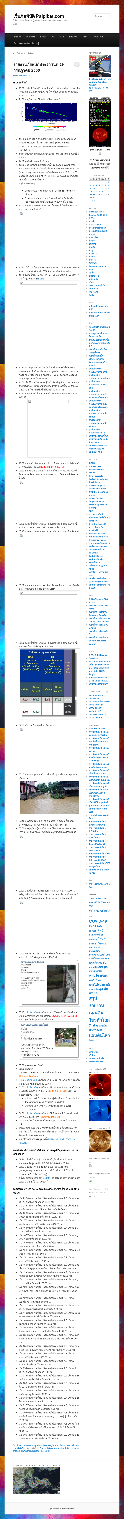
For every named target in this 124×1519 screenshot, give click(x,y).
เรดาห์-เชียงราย (95, 717)
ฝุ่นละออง (100, 958)
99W (91, 906)
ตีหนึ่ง (50, 1139)
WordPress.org (96, 1061)
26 (99, 194)
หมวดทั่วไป (94, 275)
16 (91, 191)
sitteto (41, 278)
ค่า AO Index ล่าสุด (97, 523)
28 (105, 194)
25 (96, 194)
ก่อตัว (99, 926)
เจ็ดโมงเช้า (60, 1139)
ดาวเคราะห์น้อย (96, 934)
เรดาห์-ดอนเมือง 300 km (99, 701)
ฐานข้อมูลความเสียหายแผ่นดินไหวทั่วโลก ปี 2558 (99, 808)
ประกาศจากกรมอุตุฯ (97, 533)
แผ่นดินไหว (98, 36)
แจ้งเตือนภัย (31, 1012)
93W (104, 898)
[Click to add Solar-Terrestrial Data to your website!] (100, 146)
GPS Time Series (97, 728)
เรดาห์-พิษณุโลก (96, 704)
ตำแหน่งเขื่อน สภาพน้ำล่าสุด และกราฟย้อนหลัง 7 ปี (99, 343)
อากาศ (85, 36)
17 (94, 191)
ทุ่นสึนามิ (93, 939)
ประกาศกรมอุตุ (94, 947)
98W (108, 902)
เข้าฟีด (92, 1055)
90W (91, 898)
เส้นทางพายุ (96, 1030)
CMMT (48, 1177)
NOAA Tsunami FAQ (98, 599)
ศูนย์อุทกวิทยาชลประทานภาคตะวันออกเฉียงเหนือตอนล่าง (98, 403)
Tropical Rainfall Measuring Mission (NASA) (98, 504)
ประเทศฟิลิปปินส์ (97, 954)
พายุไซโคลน (95, 980)
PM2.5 (92, 926)
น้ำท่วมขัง (93, 943)
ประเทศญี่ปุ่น (94, 951)
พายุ (53, 36)
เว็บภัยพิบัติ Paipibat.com (38, 16)
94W (91, 902)
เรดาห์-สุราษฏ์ (95, 711)
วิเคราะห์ (93, 262)
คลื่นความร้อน (95, 224)
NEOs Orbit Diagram (98, 655)
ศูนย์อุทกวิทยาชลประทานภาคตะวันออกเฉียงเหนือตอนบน (98, 394)
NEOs (91, 218)
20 (102, 191)
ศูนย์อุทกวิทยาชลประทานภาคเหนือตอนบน (98, 413)
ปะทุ (108, 954)
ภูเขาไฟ (92, 259)
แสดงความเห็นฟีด (96, 1058)
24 (94, 194)
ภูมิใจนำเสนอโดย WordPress (62, 1508)
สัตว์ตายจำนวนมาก (97, 266)
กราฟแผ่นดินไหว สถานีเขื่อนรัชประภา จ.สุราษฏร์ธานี (99, 792)
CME (91, 916)
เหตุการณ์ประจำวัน (97, 285)
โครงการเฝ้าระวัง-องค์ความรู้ (26, 43)
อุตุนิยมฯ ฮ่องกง (96, 555)
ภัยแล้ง (92, 256)
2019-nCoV (99, 911)
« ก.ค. (93, 200)
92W (99, 898)
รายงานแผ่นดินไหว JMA (99, 853)
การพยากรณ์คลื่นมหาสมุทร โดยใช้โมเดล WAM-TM (99, 517)
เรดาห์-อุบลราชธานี (97, 714)
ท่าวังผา (49, 1448)
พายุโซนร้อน (98, 975)
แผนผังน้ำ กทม (95, 451)
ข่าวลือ (92, 221)
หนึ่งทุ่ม (23, 1142)
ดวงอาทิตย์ (30, 36)
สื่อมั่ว (91, 272)
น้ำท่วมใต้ (102, 943)
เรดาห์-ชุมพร (94, 698)
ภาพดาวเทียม (94, 989)
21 (105, 191)
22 (108, 191)
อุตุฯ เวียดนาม (95, 562)
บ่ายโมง (71, 1139)
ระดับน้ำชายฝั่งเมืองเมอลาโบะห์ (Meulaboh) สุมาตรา (99, 640)
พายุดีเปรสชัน (26, 1450)
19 (99, 191)
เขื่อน (91, 282)
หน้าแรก (17, 36)
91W (39, 1448)
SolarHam (93, 658)
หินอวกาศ (73, 36)
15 (108, 188)
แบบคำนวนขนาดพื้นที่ (98, 435)
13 (102, 188)
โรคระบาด (93, 291)
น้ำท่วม (43, 36)
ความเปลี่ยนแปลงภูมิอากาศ (48, 1445)
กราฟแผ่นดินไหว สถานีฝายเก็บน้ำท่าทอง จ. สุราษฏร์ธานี (99, 741)
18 (96, 191)
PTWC (92, 602)
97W (104, 902)
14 (105, 188)
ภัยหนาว (92, 253)
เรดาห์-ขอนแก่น (96, 695)
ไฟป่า (91, 295)
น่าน (55, 1448)
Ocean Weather (96, 498)
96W (100, 902)
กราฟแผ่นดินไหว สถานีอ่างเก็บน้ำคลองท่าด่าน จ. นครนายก (99, 757)
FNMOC (92, 472)
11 (96, 188)
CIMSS (92, 462)
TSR (91, 511)
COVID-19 (98, 921)
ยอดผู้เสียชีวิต (93, 993)
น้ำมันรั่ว (68, 1448)
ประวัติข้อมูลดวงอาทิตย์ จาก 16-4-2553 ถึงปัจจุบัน (99, 671)
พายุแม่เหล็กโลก (95, 970)
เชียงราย (35, 1450)
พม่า (106, 958)
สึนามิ (61, 36)
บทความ (92, 243)
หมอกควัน (93, 279)
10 (94, 188)
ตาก (44, 1448)
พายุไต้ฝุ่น (95, 984)
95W (95, 902)
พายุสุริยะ (104, 967)
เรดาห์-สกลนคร (95, 707)
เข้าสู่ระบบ (93, 1051)
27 (102, 194)
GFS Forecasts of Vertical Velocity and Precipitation (98, 479)
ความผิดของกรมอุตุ (28, 1445)
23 (91, 194)
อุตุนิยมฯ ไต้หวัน (96, 559)
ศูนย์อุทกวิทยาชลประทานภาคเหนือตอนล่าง (98, 423)
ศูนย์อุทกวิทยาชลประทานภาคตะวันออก (98, 384)
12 (99, 188)
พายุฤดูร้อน (94, 967)
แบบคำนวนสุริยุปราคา (98, 683)
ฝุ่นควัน (92, 247)
